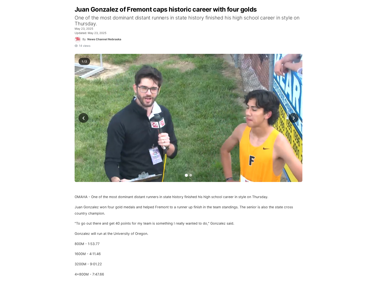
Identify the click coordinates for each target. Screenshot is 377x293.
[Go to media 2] (190, 175)
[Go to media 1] (186, 175)
